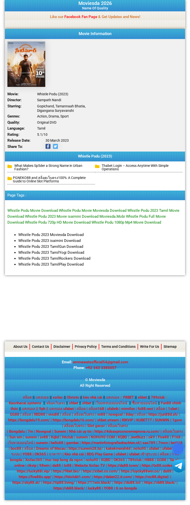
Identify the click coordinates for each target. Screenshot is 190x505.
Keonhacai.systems (25, 403)
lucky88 (94, 488)
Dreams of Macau (51, 448)
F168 (176, 437)
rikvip (31, 465)
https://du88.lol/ (127, 482)
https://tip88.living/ (59, 482)
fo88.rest (145, 409)
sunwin (31, 437)
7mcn (163, 443)
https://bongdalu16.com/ (73, 420)
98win (44, 465)
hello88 (57, 443)
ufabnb (112, 409)
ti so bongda (126, 488)
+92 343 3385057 (101, 368)
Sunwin (60, 431)
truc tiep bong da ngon (64, 460)
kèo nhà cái (92, 397)
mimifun (128, 409)
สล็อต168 (96, 409)
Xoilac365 (33, 460)
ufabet (154, 448)
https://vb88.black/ (160, 482)
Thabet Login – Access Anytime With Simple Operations (135, 167)
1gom (177, 420)
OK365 (40, 454)
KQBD (122, 437)
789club (158, 397)
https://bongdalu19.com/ (29, 420)
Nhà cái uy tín (80, 431)
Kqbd (55, 437)
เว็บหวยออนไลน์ (20, 443)
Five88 (163, 437)
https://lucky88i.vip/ (33, 471)
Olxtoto (74, 397)
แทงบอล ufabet (61, 409)
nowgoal (115, 414)
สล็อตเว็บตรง (84, 414)
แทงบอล (44, 397)
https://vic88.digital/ (152, 477)
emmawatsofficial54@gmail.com (100, 362)
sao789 (148, 443)
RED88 (39, 414)
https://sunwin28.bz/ (86, 448)
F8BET (128, 397)
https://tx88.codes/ (158, 465)
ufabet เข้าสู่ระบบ (143, 454)
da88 (56, 465)
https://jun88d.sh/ (163, 414)
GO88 (161, 460)
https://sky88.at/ (26, 482)
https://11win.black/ (94, 482)
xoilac (59, 397)
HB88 (149, 460)
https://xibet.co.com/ (100, 471)
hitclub (67, 437)
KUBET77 (144, 420)
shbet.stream (108, 420)
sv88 (44, 437)
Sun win (15, 437)
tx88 (67, 465)
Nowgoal (43, 431)
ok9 (151, 437)
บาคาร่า (55, 454)
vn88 (101, 414)
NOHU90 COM (103, 437)
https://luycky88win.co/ (140, 471)
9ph (42, 409)
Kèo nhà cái (74, 454)
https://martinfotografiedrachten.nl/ (111, 443)
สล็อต (27, 397)
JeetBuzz (137, 437)
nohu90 (139, 448)
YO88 (27, 454)
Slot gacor (96, 426)
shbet (142, 397)
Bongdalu (17, 431)
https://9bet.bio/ (66, 471)
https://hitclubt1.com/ (72, 477)
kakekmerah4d (118, 448)
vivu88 (53, 414)
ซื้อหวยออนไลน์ (144, 403)
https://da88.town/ (123, 465)
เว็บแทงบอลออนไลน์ (111, 403)
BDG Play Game (100, 454)
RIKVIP (127, 420)
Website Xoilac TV (89, 465)
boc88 (16, 448)
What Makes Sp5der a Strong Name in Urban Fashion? (48, 167)
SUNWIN (162, 420)
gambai (72, 443)
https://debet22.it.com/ (113, 477)
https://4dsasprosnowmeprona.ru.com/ (127, 431)
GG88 (14, 414)
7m (30, 431)
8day (130, 414)
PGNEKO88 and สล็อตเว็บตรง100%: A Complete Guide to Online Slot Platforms (49, 179)
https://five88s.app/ (35, 477)
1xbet (172, 409)
